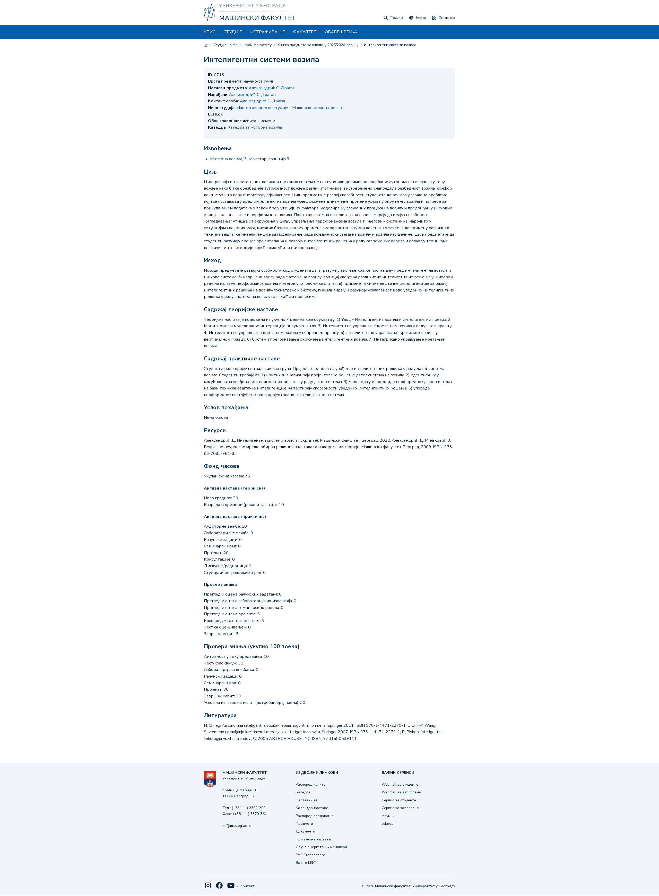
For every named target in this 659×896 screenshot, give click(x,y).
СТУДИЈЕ (232, 32)
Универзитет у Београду (252, 5)
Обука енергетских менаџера (321, 847)
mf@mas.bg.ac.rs (236, 825)
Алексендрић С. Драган (272, 88)
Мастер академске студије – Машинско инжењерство (289, 108)
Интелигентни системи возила (390, 44)
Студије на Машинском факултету (243, 44)
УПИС (209, 32)
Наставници (306, 800)
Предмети (304, 823)
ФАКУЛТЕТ (305, 32)
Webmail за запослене (401, 792)
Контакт (247, 886)
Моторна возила (226, 159)
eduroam (389, 823)
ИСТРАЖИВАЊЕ (267, 32)
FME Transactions (311, 855)
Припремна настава (313, 839)
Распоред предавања (315, 815)
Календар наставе (312, 807)
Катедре (303, 792)
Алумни (388, 815)
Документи (305, 831)
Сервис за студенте (399, 800)
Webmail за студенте (400, 784)
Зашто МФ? (305, 862)
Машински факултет (257, 18)
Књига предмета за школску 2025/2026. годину (318, 44)
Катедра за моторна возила (255, 127)
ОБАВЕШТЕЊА (341, 32)
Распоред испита (310, 784)
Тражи (396, 18)
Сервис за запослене (400, 807)
